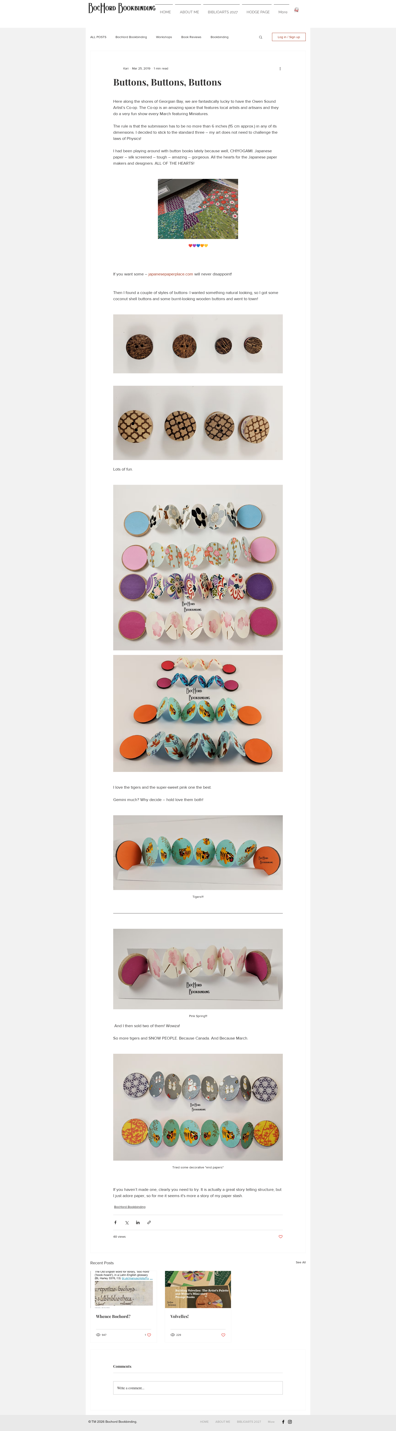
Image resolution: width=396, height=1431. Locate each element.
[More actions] (280, 68)
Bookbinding (219, 37)
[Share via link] (149, 1222)
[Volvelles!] (198, 1289)
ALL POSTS (98, 37)
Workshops (164, 37)
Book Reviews (191, 37)
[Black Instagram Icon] (289, 1421)
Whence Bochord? (113, 1316)
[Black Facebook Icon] (283, 1421)
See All (301, 1262)
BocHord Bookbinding (131, 37)
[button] (260, 37)
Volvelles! (179, 1316)
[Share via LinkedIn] (138, 1222)
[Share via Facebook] (115, 1222)
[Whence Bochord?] (124, 1289)
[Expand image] (198, 567)
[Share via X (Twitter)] (126, 1222)
